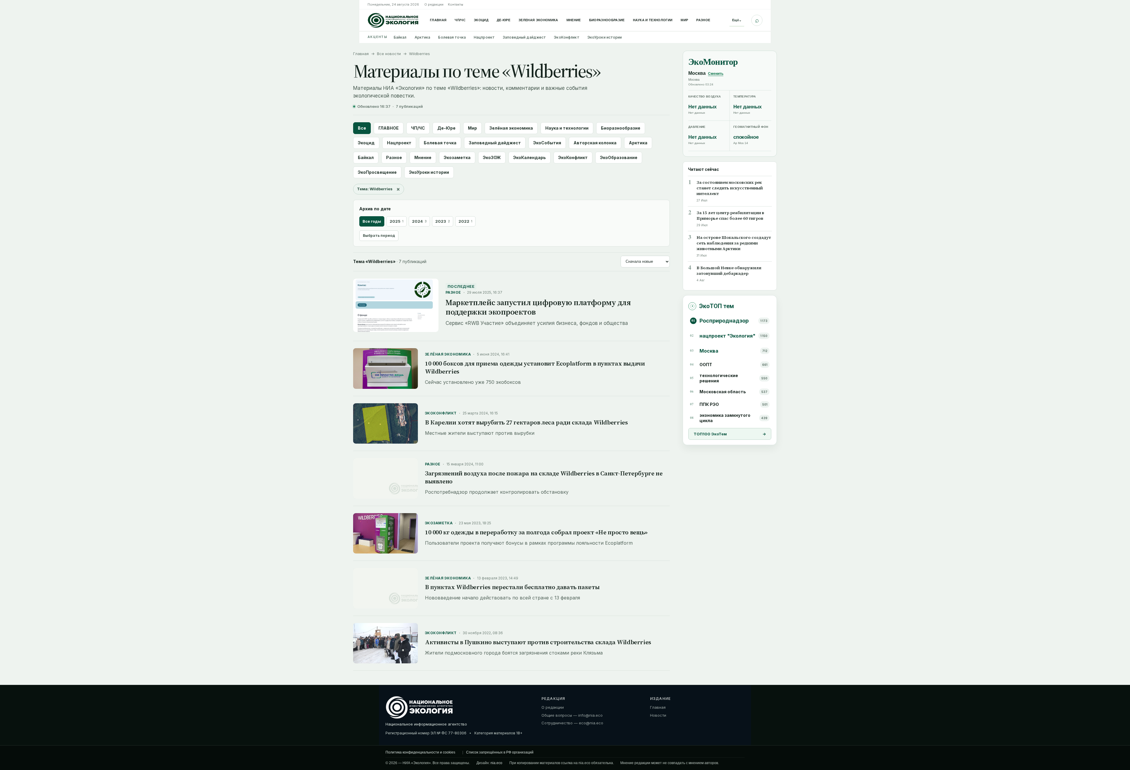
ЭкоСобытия (547, 142)
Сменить (715, 74)
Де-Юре (503, 20)
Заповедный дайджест (524, 37)
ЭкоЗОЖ (492, 157)
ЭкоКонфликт (566, 37)
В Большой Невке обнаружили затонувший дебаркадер (729, 270)
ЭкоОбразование (618, 157)
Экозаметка (457, 157)
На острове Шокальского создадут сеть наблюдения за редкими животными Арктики (734, 243)
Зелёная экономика (511, 127)
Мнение (573, 20)
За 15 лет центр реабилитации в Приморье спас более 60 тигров (730, 215)
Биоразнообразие (607, 20)
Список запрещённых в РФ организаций (500, 752)
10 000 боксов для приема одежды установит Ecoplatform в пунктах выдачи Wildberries (535, 367)
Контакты (455, 4)
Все (362, 127)
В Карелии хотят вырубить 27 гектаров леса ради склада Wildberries (526, 422)
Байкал (400, 37)
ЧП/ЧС (460, 20)
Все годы (372, 221)
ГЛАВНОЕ (388, 127)
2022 (465, 221)
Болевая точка (452, 37)
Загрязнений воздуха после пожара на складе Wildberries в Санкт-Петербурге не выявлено (543, 477)
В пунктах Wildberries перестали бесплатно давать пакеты (512, 587)
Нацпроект (484, 37)
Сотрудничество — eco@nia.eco (572, 723)
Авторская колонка (595, 142)
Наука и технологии (653, 20)
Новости (658, 715)
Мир (684, 20)
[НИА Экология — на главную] (393, 20)
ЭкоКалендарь (529, 157)
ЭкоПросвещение (377, 172)
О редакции (433, 4)
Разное (703, 20)
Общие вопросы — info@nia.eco (572, 715)
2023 (442, 221)
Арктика (423, 37)
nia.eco (496, 763)
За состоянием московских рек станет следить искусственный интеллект (730, 188)
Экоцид (481, 20)
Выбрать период (379, 235)
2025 (396, 221)
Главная (438, 20)
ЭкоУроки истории (604, 37)
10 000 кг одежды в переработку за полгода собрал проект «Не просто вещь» (536, 532)
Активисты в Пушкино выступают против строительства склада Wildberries (538, 642)
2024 (419, 221)
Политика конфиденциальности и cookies (420, 752)
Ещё (737, 20)
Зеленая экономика (538, 20)
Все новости (389, 53)
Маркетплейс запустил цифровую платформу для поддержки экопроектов (538, 307)
